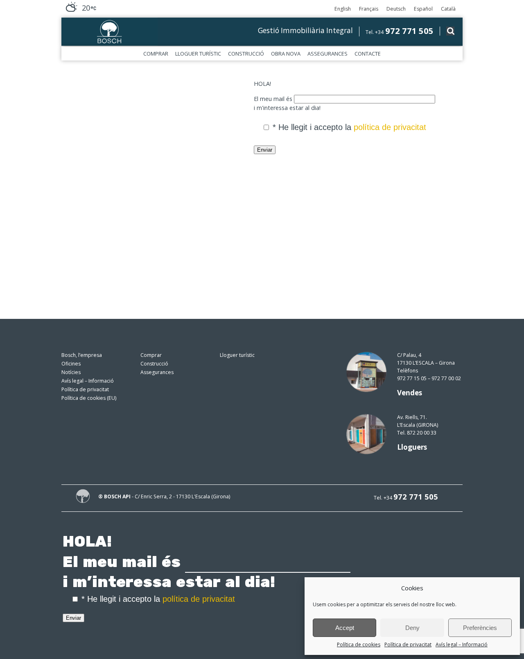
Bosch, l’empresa (81, 355)
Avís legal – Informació (462, 644)
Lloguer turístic (198, 53)
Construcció (246, 53)
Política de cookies (358, 644)
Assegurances (327, 53)
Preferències (480, 627)
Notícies (71, 372)
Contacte (368, 53)
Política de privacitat (407, 644)
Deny (412, 627)
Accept (344, 627)
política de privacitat (390, 127)
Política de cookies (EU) (88, 398)
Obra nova (285, 53)
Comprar (155, 53)
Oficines (71, 363)
